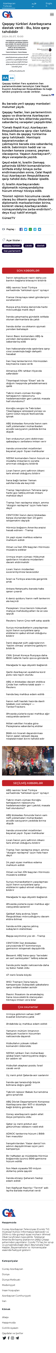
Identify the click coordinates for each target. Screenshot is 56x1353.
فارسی (34, 4)
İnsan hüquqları (11, 1290)
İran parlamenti (12, 251)
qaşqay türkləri (12, 245)
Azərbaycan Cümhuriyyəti (16, 1295)
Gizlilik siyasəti (10, 1328)
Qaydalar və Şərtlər (12, 1333)
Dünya (5, 1274)
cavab (28, 245)
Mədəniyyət (8, 1285)
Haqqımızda (8, 1322)
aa (12, 78)
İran (4, 1301)
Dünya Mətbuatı (11, 1279)
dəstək (41, 245)
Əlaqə (5, 1317)
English (49, 4)
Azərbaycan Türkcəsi (9, 4)
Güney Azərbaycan (12, 1269)
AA (5, 78)
